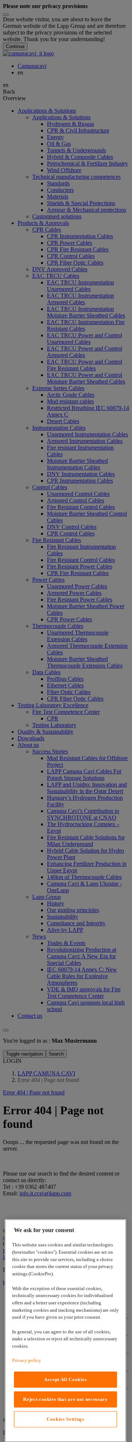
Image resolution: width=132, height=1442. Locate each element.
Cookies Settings (65, 1419)
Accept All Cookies (65, 1379)
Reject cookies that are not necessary (65, 1399)
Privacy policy (26, 1360)
